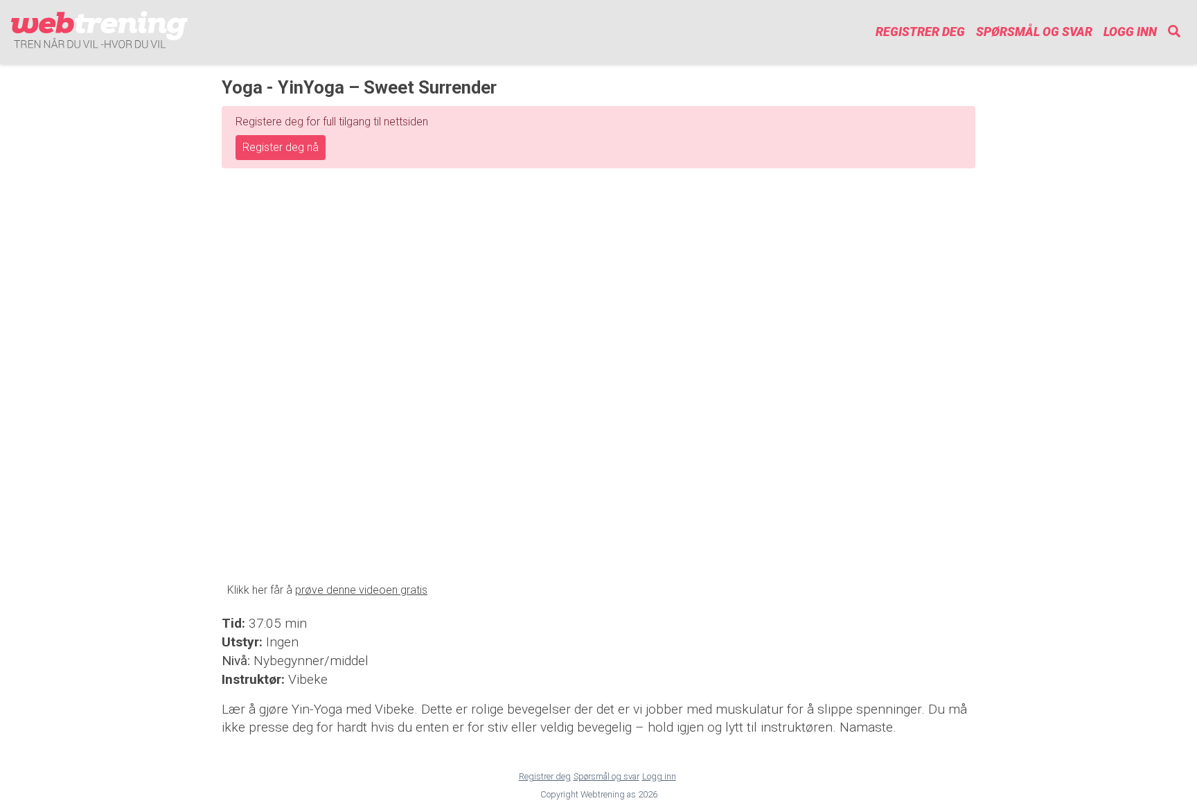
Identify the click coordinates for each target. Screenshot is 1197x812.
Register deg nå (280, 147)
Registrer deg (920, 32)
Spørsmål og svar (1034, 32)
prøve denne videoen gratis (361, 590)
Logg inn (1130, 32)
